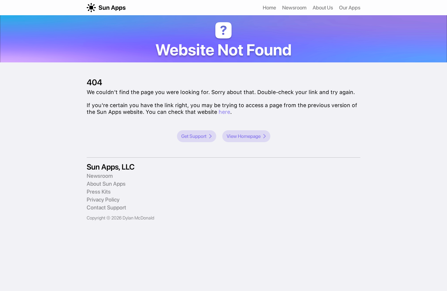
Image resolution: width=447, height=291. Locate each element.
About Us (323, 8)
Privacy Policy (103, 199)
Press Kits (99, 191)
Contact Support (106, 207)
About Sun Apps (106, 184)
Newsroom (294, 8)
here (224, 112)
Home (269, 8)
